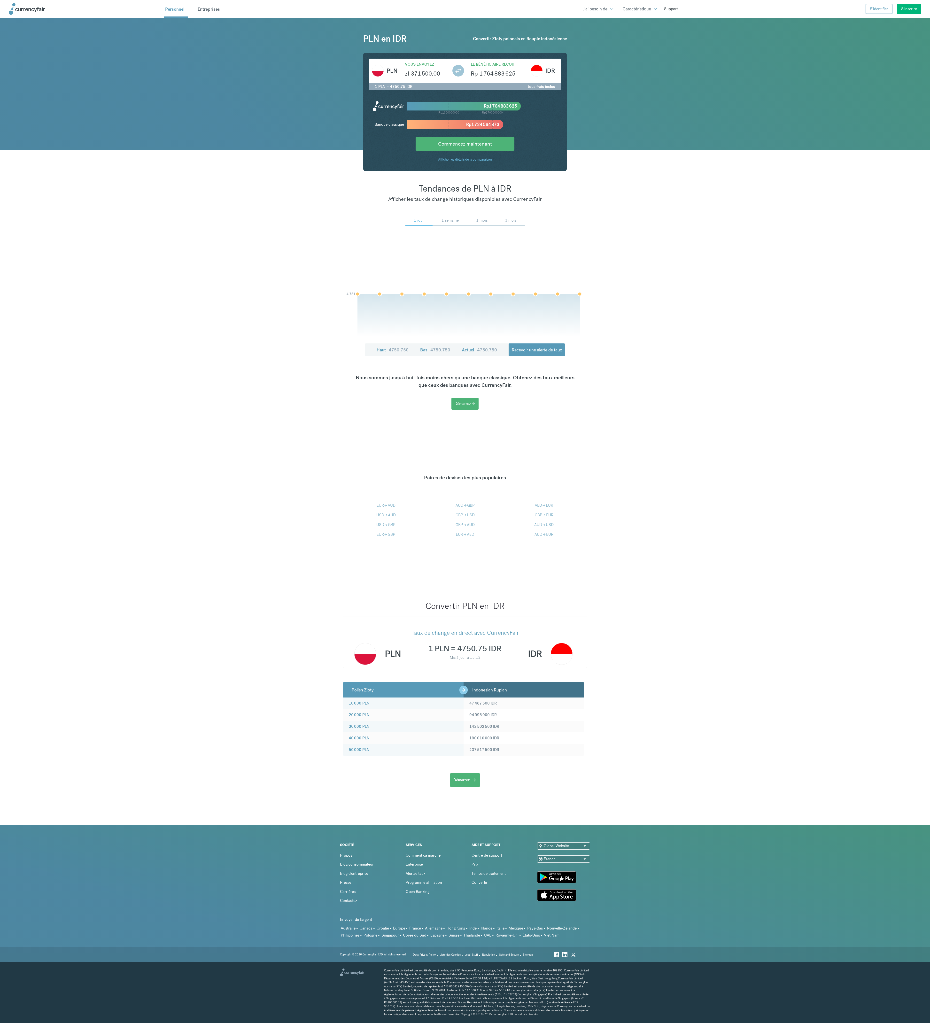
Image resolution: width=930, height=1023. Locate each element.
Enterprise (414, 864)
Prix (475, 864)
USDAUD (386, 515)
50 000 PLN (359, 749)
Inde (473, 928)
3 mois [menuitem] (510, 220)
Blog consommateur (357, 864)
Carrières (348, 891)
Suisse (454, 935)
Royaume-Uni (507, 935)
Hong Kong (456, 928)
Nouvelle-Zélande (562, 928)
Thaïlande (472, 935)
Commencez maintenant (465, 143)
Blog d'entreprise (354, 873)
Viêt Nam (551, 935)
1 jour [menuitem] (419, 220)
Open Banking (417, 891)
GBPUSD (465, 515)
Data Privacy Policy (424, 954)
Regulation (488, 954)
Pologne (370, 935)
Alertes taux (416, 873)
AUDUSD (544, 524)
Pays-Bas (535, 928)
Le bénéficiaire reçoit (493, 64)
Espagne (437, 935)
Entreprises (209, 9)
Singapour (390, 935)
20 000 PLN (359, 714)
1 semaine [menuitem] (450, 220)
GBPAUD (465, 524)
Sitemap (528, 954)
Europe (399, 928)
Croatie (383, 928)
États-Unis (531, 935)
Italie (500, 928)
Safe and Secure (509, 954)
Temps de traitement (489, 873)
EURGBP (386, 534)
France (415, 928)
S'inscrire (909, 8)
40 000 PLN (359, 738)
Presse (345, 882)
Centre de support (487, 855)
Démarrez (465, 403)
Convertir (480, 882)
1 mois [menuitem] (482, 220)
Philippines (350, 935)
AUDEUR (544, 534)
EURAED (465, 534)
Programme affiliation (424, 882)
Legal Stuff (471, 954)
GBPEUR (544, 515)
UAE (487, 935)
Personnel (175, 9)
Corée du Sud (414, 935)
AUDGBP (465, 505)
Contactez (348, 900)
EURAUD (386, 505)
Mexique (516, 928)
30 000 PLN (359, 726)
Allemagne (433, 928)
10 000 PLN (359, 703)
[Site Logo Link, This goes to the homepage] (85, 9)
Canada (366, 928)
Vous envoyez (419, 64)
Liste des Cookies (450, 954)
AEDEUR (544, 505)
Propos (346, 855)
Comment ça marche (423, 855)
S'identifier (879, 8)
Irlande (486, 928)
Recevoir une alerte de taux (537, 350)
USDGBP (385, 524)
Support (671, 8)
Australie (348, 928)
